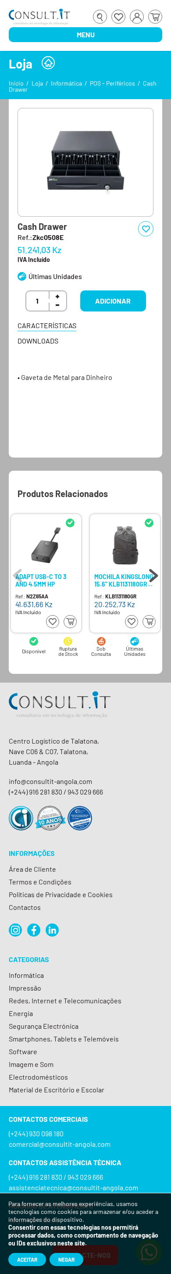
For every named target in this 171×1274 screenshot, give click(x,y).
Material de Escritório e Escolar (56, 1089)
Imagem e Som (31, 1064)
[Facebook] (33, 930)
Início (16, 83)
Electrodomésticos (38, 1077)
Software (23, 1051)
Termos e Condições (40, 881)
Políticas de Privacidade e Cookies (61, 894)
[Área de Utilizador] (136, 16)
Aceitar (27, 1259)
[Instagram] (15, 930)
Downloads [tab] (38, 340)
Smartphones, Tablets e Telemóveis (64, 1038)
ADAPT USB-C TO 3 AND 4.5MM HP (41, 580)
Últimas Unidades (55, 276)
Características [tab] (47, 325)
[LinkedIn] (52, 930)
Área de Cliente (32, 869)
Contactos (25, 907)
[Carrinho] (155, 16)
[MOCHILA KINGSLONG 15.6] (125, 545)
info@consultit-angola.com (50, 781)
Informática (66, 83)
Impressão (25, 988)
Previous (17, 573)
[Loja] (48, 62)
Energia (21, 1013)
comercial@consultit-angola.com (59, 1144)
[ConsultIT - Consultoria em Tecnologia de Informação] (59, 712)
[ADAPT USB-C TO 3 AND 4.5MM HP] (46, 545)
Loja (37, 83)
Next (153, 573)
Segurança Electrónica (43, 1026)
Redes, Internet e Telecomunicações (65, 1000)
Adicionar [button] (113, 301)
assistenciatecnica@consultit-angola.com (73, 1187)
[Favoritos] (118, 16)
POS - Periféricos (112, 83)
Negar (66, 1259)
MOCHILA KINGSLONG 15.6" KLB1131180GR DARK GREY (123, 580)
